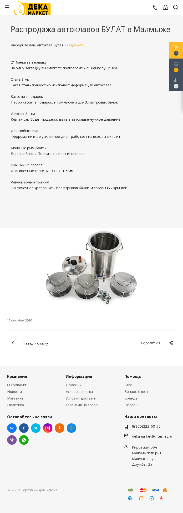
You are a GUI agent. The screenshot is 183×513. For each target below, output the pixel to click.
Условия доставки (81, 398)
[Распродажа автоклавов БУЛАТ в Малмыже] (91, 268)
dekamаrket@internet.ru (152, 436)
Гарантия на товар (82, 404)
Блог (128, 384)
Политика (15, 404)
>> (66, 45)
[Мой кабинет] (165, 7)
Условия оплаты (79, 391)
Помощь (73, 384)
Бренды (131, 398)
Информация (79, 376)
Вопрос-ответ (136, 391)
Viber (12, 440)
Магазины (15, 398)
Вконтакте (12, 428)
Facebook (24, 428)
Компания (17, 376)
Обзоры (131, 404)
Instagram (47, 428)
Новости (14, 391)
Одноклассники (59, 428)
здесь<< (76, 45)
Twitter (36, 428)
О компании (17, 384)
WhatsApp (24, 440)
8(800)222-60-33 (146, 426)
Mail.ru (71, 428)
